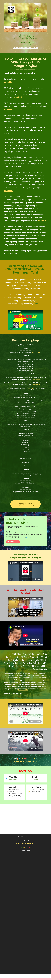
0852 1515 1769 (13, 779)
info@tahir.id (35, 779)
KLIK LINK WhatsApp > (13, 542)
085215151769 (36, 379)
